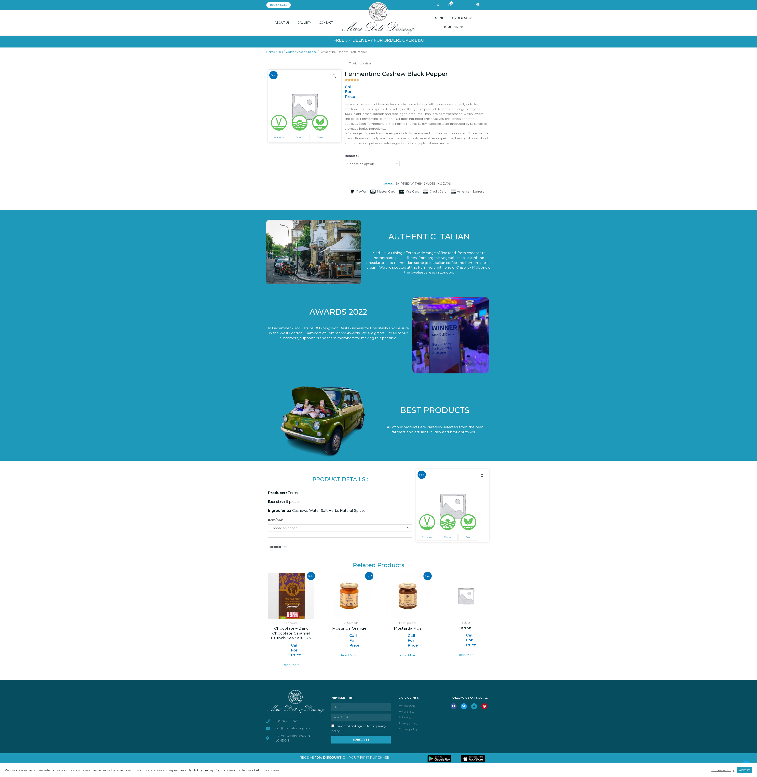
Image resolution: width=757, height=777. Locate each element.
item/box (352, 156)
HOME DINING (453, 27)
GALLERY (304, 22)
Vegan (289, 51)
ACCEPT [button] (744, 770)
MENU (439, 18)
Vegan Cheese (307, 51)
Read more (291, 665)
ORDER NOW (462, 18)
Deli (280, 51)
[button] (438, 5)
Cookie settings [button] (722, 770)
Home (270, 51)
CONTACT (326, 22)
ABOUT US (282, 22)
